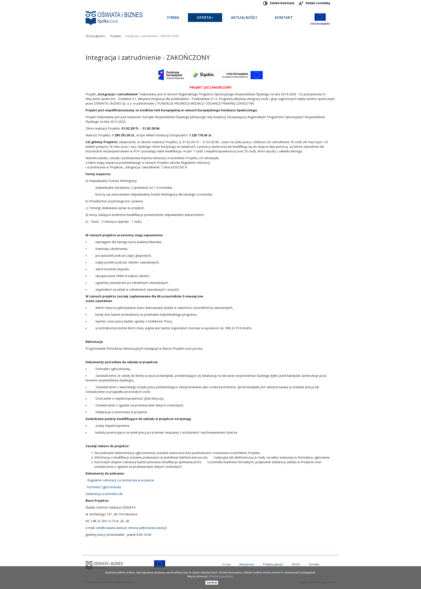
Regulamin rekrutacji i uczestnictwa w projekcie (120, 480)
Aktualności (244, 17)
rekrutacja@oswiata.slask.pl (147, 528)
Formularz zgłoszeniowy (103, 487)
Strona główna (95, 36)
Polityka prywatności (221, 576)
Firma (173, 17)
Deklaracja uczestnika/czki (104, 494)
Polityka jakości (273, 564)
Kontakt (284, 17)
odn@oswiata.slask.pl (111, 528)
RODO (296, 564)
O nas (226, 564)
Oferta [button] (204, 17)
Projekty (115, 36)
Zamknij (212, 582)
